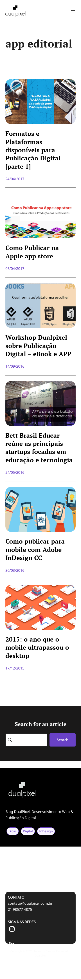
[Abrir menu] (73, 11)
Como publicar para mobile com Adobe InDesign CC (35, 549)
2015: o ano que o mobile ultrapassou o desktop (37, 647)
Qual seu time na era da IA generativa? (35, 849)
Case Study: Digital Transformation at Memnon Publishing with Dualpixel (34, 876)
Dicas (13, 831)
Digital (28, 831)
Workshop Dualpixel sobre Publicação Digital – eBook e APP (38, 345)
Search (62, 739)
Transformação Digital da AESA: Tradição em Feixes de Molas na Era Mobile (39, 861)
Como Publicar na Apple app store (32, 252)
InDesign (46, 831)
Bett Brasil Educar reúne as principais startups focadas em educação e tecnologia (39, 447)
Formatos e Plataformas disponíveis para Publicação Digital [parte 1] (33, 150)
